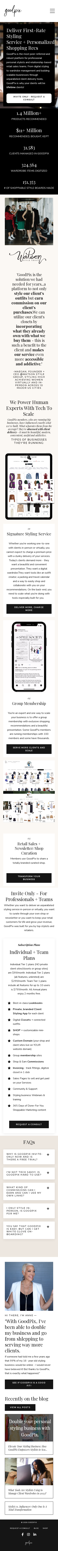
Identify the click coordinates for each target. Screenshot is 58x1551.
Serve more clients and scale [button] (29, 749)
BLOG (36, 1528)
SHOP (45, 1528)
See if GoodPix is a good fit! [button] (29, 1384)
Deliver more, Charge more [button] (29, 608)
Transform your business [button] (29, 878)
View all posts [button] (20, 1407)
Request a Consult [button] (29, 1124)
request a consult (20, 1528)
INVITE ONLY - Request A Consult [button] (29, 98)
